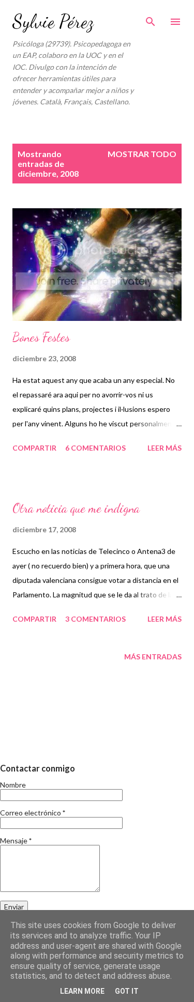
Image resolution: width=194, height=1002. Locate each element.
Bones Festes (41, 337)
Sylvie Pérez (53, 21)
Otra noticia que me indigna (76, 508)
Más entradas (153, 656)
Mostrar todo (142, 154)
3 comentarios (95, 618)
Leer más (164, 447)
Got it (127, 991)
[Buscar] (150, 18)
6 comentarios (95, 447)
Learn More (82, 991)
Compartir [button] (34, 447)
